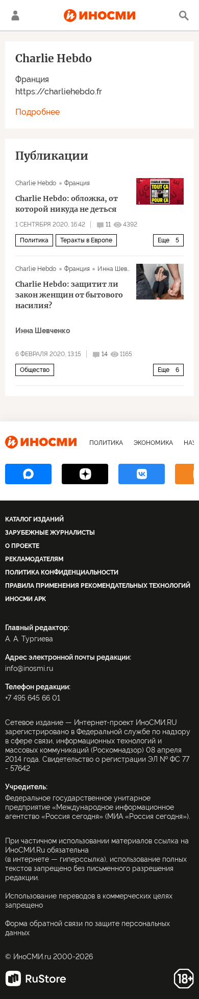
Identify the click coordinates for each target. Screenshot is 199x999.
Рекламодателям (34, 559)
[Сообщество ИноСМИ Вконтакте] (141, 474)
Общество (34, 369)
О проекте (22, 546)
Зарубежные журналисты (50, 532)
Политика (34, 240)
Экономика (153, 443)
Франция (32, 79)
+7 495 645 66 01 (32, 698)
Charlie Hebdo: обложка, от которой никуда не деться (66, 204)
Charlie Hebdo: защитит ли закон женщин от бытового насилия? (69, 295)
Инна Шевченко (120, 268)
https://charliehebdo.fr (58, 91)
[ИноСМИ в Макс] (28, 474)
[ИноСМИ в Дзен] (85, 474)
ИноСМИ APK (25, 599)
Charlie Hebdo (36, 183)
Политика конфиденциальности (61, 572)
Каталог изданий (34, 519)
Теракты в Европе (86, 240)
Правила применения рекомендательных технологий (97, 585)
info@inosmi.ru (29, 668)
